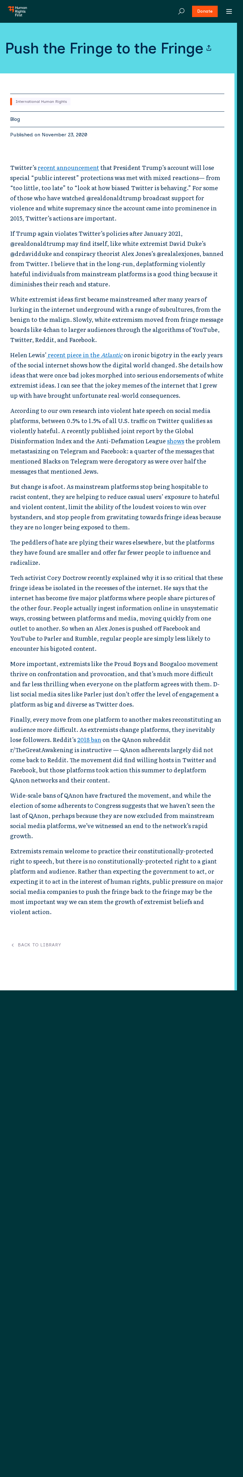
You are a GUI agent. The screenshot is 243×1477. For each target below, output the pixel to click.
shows (175, 441)
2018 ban (89, 739)
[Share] (209, 48)
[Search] (181, 11)
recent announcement (68, 167)
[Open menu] (229, 11)
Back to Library (39, 945)
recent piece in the (84, 355)
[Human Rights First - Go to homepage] (17, 11)
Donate (205, 11)
